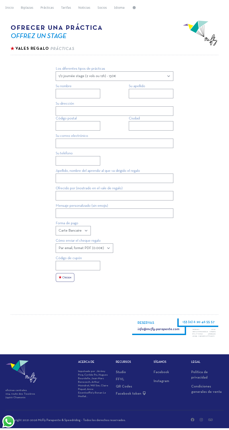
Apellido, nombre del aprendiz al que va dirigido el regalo (98, 171)
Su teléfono (64, 153)
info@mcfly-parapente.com (158, 329)
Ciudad (134, 118)
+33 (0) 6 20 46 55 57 (198, 322)
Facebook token (129, 394)
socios (102, 7)
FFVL (120, 379)
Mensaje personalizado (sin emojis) (82, 206)
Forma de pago (67, 223)
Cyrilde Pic (91, 375)
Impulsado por (87, 371)
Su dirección (65, 103)
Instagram (161, 381)
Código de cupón (69, 258)
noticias (84, 7)
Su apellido (137, 86)
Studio (121, 372)
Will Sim (95, 385)
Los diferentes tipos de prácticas (80, 69)
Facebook (161, 372)
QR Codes (124, 386)
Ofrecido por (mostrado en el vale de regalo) (89, 188)
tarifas (66, 7)
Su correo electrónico (72, 136)
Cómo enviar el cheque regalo (78, 241)
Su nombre (64, 86)
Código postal (66, 118)
